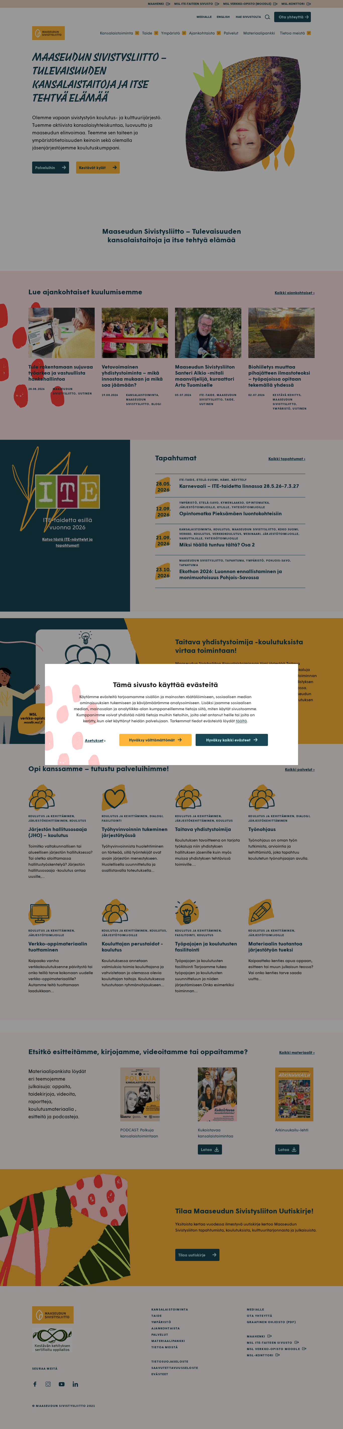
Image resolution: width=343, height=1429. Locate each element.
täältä (241, 720)
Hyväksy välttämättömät (152, 740)
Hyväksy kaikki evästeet (228, 740)
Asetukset (94, 740)
